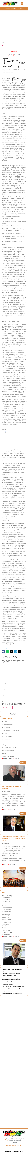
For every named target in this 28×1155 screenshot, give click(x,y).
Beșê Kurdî (20, 8)
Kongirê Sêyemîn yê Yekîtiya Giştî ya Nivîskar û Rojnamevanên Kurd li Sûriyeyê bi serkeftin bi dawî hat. (13, 838)
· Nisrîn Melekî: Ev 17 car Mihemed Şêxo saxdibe (13, 986)
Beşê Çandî (13, 8)
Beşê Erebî (8, 8)
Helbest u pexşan (7, 758)
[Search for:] (11, 42)
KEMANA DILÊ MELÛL (7, 718)
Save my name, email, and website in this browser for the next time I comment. (13, 704)
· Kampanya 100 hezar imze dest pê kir (11, 989)
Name (4, 684)
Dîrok (10, 55)
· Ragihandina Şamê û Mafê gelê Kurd (11, 973)
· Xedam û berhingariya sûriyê (9, 975)
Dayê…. (4, 892)
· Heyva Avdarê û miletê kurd (9, 982)
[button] (22, 3)
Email (4, 690)
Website (4, 696)
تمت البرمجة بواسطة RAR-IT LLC (14, 1151)
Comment (5, 665)
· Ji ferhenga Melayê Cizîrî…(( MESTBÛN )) (12, 993)
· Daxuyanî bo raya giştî (7, 984)
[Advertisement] (14, 25)
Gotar (4, 809)
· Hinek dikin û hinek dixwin (8, 991)
